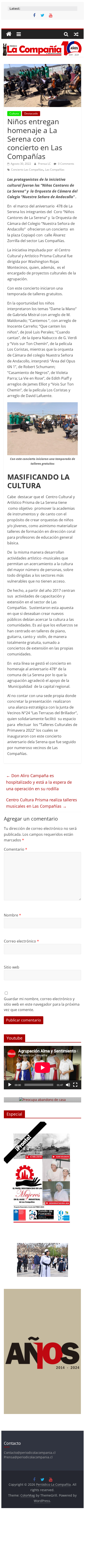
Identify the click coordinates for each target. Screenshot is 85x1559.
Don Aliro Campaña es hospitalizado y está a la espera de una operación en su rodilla (39, 782)
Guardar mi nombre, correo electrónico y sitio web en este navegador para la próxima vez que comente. (42, 1004)
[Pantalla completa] (75, 1085)
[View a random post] (76, 34)
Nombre (12, 915)
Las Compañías (54, 169)
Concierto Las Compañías (27, 169)
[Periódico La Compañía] (9, 34)
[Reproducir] (9, 1085)
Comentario (15, 849)
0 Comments (65, 164)
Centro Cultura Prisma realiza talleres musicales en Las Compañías (41, 803)
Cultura (14, 113)
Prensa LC (44, 164)
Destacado (31, 113)
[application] (42, 1067)
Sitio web (11, 967)
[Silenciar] (68, 1085)
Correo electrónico (21, 941)
